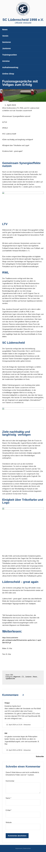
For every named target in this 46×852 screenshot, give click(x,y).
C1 (23, 677)
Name (8, 798)
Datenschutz (27, 848)
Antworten (27, 724)
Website (9, 822)
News (35, 677)
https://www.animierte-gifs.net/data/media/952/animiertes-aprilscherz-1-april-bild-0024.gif (21, 640)
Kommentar (10, 781)
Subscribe (40, 756)
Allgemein (16, 677)
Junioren (28, 677)
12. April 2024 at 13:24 (14, 724)
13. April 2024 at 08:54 (14, 750)
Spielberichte (10, 678)
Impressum (18, 848)
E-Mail (9, 810)
